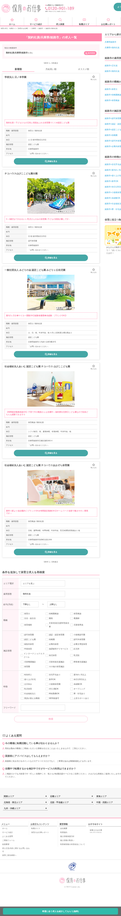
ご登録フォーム (8, 840)
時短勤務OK (54, 693)
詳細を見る (52, 161)
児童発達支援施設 (56, 662)
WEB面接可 (54, 698)
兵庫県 (33, 28)
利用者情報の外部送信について (72, 844)
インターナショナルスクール (34, 655)
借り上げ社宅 (30, 679)
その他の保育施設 (56, 666)
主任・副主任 (30, 618)
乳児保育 (28, 689)
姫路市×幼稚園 (111, 135)
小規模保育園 (54, 684)
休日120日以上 (80, 679)
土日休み (28, 684)
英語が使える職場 (32, 698)
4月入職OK (54, 689)
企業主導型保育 (80, 644)
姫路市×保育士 (111, 89)
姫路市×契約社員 (112, 71)
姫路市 (41, 28)
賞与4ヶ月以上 (80, 675)
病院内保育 (29, 644)
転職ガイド (35, 828)
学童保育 (28, 649)
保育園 (27, 666)
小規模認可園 (79, 635)
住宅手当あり (54, 675)
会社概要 (63, 828)
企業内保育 (54, 644)
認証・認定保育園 (56, 635)
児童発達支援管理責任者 (59, 625)
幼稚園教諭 (54, 613)
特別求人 (28, 675)
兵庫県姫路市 (110, 42)
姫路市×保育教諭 (112, 100)
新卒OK (52, 679)
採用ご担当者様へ (9, 855)
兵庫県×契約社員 (112, 47)
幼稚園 (52, 639)
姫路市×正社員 (111, 65)
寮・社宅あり (79, 693)
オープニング (79, 689)
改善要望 (5, 844)
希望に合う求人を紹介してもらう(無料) (60, 911)
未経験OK (78, 684)
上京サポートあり (81, 698)
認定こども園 (30, 639)
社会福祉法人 (30, 693)
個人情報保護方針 (67, 836)
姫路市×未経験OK (112, 198)
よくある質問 (7, 836)
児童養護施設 (30, 662)
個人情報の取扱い (67, 840)
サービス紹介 (7, 832)
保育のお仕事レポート (40, 832)
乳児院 (76, 655)
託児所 (76, 649)
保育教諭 (77, 613)
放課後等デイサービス (58, 649)
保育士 (27, 613)
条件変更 (91, 53)
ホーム (5, 828)
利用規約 (63, 832)
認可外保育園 (79, 639)
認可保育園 (29, 635)
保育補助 (28, 625)
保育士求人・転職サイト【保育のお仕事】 (15, 28)
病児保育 (53, 655)
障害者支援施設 (80, 662)
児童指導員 (78, 625)
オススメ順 (83, 69)
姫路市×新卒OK (111, 181)
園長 (51, 618)
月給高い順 (51, 69)
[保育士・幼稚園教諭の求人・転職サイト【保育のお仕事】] (21, 8)
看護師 (76, 618)
